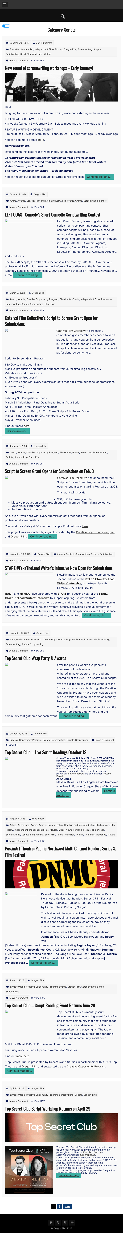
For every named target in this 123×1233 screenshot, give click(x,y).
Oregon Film (70, 49)
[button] (5, 4)
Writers (47, 54)
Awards (21, 200)
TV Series (89, 834)
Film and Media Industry (48, 200)
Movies (58, 49)
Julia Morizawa (87, 1154)
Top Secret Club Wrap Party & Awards (35, 658)
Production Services (93, 829)
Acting (13, 825)
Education (15, 49)
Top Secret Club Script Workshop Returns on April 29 (47, 1108)
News (69, 829)
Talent (59, 834)
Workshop (37, 54)
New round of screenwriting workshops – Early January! (49, 68)
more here (22, 1056)
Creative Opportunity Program (42, 299)
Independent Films (44, 49)
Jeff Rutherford (44, 42)
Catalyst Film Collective (71, 330)
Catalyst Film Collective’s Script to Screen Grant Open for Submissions (51, 320)
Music (61, 829)
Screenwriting (85, 49)
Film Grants (68, 200)
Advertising (23, 825)
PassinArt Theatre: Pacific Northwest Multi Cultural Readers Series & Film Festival (60, 851)
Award (13, 200)
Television (69, 834)
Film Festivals (102, 825)
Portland (77, 829)
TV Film (79, 834)
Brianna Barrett (75, 773)
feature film (27, 49)
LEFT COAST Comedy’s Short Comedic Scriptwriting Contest (52, 214)
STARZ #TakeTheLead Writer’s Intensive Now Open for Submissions (58, 568)
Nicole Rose (38, 818)
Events (79, 639)
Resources (106, 299)
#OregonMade (17, 639)
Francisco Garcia (92, 1152)
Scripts (97, 49)
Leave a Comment (18, 60)
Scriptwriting (12, 54)
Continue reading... (100, 177)
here (41, 139)
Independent (21, 829)
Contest (30, 200)
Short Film (25, 54)
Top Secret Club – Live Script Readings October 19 (45, 752)
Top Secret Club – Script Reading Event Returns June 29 (50, 1005)
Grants (78, 200)
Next (67, 1206)
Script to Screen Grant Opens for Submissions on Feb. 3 (49, 471)
